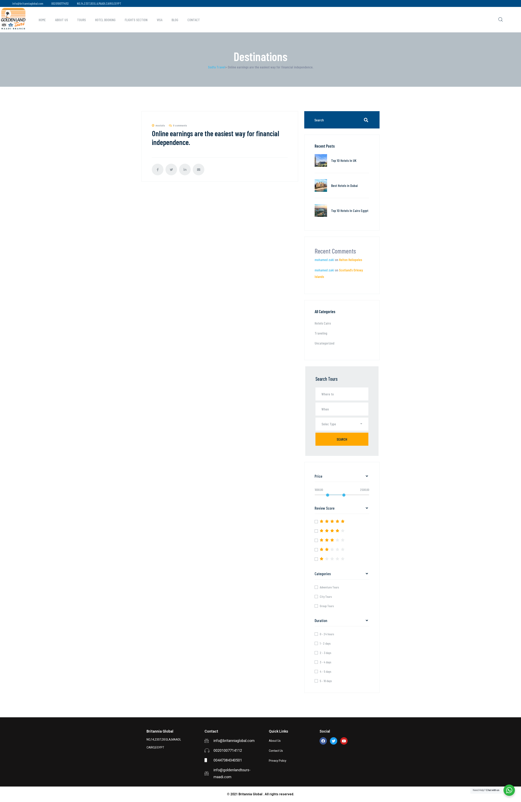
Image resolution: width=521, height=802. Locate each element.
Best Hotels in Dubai (344, 185)
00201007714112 (60, 3)
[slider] (327, 495)
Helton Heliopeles (350, 259)
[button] (341, 424)
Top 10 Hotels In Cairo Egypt (349, 210)
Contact (193, 20)
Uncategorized (324, 343)
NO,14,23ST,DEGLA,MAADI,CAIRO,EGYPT (99, 3)
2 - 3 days (325, 652)
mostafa (160, 125)
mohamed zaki (324, 259)
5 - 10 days (326, 680)
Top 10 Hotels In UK (343, 160)
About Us (61, 20)
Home (42, 20)
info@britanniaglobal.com (27, 3)
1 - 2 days (325, 643)
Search (342, 439)
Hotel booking (105, 20)
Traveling (321, 333)
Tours (81, 20)
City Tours (326, 596)
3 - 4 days (325, 662)
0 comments (180, 125)
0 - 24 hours (327, 634)
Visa (159, 20)
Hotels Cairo (323, 323)
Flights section (136, 20)
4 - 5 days (325, 671)
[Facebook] (323, 741)
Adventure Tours (329, 587)
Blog (175, 20)
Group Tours (327, 606)
